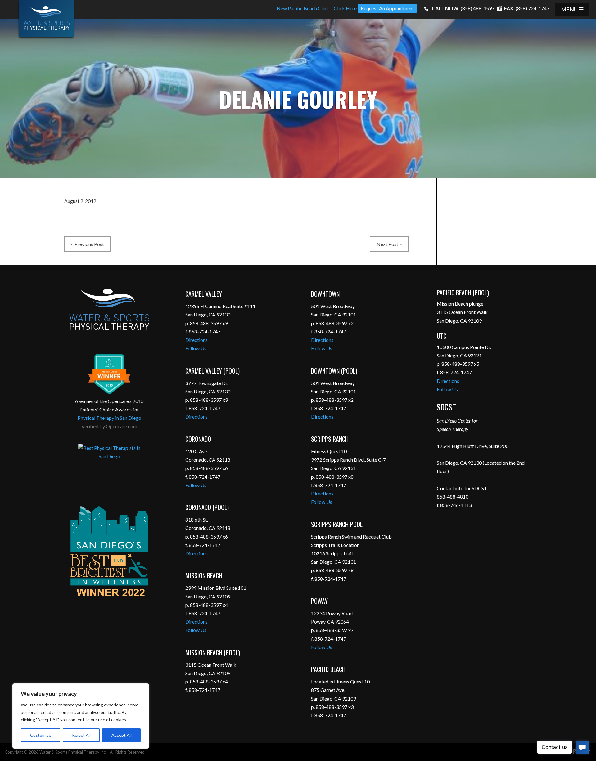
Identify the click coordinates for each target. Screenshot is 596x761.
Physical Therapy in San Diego (109, 418)
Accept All (121, 735)
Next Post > (389, 244)
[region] (80, 716)
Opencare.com (121, 426)
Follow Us (195, 348)
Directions (196, 340)
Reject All (81, 735)
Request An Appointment (387, 8)
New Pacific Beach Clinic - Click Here (317, 8)
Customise (40, 735)
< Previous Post (87, 244)
